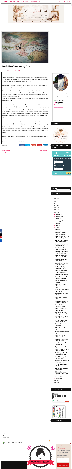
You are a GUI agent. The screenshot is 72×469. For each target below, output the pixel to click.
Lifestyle (5, 1)
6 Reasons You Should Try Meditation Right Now (60, 233)
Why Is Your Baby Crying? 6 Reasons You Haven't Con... (61, 256)
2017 (55, 380)
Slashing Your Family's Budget (61, 274)
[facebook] (62, 1)
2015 (55, 384)
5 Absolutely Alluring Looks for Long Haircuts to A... (61, 259)
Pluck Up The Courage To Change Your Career (60, 305)
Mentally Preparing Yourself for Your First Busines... (62, 349)
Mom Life (12, 1)
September (58, 220)
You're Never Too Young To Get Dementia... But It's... (61, 343)
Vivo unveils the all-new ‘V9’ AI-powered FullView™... (62, 244)
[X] (1, 234)
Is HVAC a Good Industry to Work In (61, 281)
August (57, 221)
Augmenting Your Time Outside (62, 347)
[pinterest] (67, 1)
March (57, 231)
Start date (55, 167)
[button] (63, 447)
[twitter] (60, 1)
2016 (55, 382)
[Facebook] (1, 230)
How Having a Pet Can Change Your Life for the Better (61, 252)
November (58, 216)
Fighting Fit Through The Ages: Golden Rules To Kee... (62, 320)
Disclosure (5, 435)
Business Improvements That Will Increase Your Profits (61, 277)
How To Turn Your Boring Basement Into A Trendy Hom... (61, 286)
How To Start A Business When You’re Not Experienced (61, 271)
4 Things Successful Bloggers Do (61, 328)
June (56, 225)
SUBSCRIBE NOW (63, 465)
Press (4, 432)
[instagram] (65, 1)
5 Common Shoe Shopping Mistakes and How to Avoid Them (61, 373)
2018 (55, 212)
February (57, 376)
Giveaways (5, 430)
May (56, 227)
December (58, 214)
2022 (55, 205)
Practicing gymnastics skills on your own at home (62, 332)
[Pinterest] (1, 237)
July (56, 223)
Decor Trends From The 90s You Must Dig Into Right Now (62, 237)
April (56, 229)
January (57, 378)
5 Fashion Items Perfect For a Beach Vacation (61, 365)
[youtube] (69, 1)
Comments (21, 70)
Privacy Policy (6, 437)
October (57, 218)
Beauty (27, 1)
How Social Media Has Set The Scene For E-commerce (61, 301)
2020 (55, 209)
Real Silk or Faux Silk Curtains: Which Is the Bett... (61, 317)
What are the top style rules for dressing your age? (61, 240)
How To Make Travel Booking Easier (61, 298)
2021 (55, 207)
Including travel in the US (60, 163)
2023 (55, 203)
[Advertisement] (60, 49)
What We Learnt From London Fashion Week (61, 368)
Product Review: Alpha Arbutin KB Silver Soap (61, 357)
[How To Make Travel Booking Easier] (25, 47)
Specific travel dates (60, 165)
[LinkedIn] (1, 239)
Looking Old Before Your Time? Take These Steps (62, 263)
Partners (4, 433)
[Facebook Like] (1, 232)
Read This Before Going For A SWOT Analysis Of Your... (61, 248)
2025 (55, 200)
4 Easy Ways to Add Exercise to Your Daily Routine (62, 361)
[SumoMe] (1, 241)
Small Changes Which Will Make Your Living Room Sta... (62, 353)
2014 (55, 386)
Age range (55, 160)
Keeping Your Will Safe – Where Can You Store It (62, 294)
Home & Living (20, 1)
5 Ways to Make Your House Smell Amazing (61, 309)
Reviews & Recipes (35, 1)
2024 (55, 201)
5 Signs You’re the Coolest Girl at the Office (62, 290)
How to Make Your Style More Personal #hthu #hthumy (61, 267)
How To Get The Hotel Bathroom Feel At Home (61, 336)
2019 (55, 211)
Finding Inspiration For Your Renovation (61, 324)
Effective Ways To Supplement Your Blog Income (61, 339)
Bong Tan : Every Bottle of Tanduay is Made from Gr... (61, 313)
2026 (55, 198)
